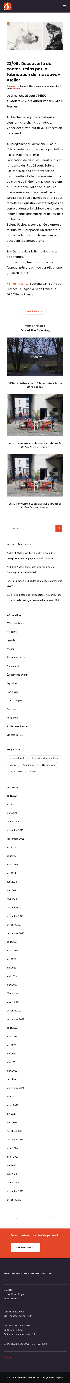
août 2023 (12, 942)
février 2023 (13, 993)
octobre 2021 (14, 1079)
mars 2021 (12, 1122)
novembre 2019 (15, 1191)
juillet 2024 (12, 864)
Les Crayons (57, 1377)
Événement (13, 666)
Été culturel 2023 (16, 658)
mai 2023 (11, 968)
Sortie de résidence (17, 726)
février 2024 (13, 899)
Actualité (12, 632)
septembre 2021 (15, 1088)
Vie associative (15, 735)
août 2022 (12, 1028)
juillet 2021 (12, 1105)
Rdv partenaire (48, 765)
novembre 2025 (15, 830)
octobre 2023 (14, 925)
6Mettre (11, 86)
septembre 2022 (15, 1019)
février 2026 (13, 822)
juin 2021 (11, 1114)
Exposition (12, 683)
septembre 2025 (15, 839)
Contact (8, 1357)
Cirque (13, 765)
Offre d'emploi (14, 700)
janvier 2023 (13, 1002)
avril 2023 (12, 976)
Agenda (11, 640)
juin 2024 (11, 873)
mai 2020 (11, 1165)
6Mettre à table (15, 623)
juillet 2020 (12, 1157)
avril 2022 (12, 1062)
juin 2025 (11, 847)
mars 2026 (12, 813)
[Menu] (64, 6)
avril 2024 (12, 882)
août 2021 (12, 1097)
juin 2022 (11, 1045)
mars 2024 (12, 890)
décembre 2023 (15, 907)
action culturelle (17, 758)
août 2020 (12, 1148)
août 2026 (12, 796)
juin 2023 (11, 959)
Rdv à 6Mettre (35, 311)
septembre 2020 (15, 1140)
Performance (29, 765)
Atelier (16, 88)
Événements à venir (17, 675)
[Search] (58, 528)
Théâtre (32, 772)
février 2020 (13, 1182)
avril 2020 (12, 1174)
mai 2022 (11, 1054)
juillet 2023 (12, 950)
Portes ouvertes (15, 709)
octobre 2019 (14, 1200)
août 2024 (12, 856)
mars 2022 (12, 1071)
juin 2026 (11, 804)
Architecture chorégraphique (45, 758)
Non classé (12, 692)
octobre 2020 (14, 1131)
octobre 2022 (14, 1011)
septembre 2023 (15, 933)
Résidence (12, 718)
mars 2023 (12, 985)
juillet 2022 (12, 1036)
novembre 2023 (15, 916)
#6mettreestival (18, 283)
